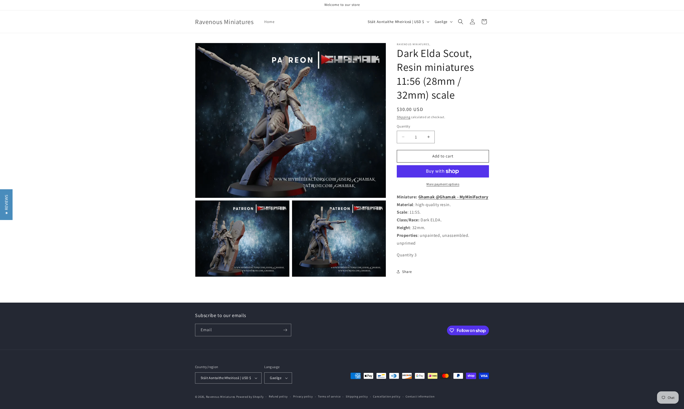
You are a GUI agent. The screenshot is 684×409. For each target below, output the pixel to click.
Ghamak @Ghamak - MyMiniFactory (453, 197)
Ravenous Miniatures (220, 397)
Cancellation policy (386, 396)
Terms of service (329, 396)
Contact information (420, 396)
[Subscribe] (285, 330)
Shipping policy (357, 396)
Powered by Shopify (250, 397)
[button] (461, 22)
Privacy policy (303, 396)
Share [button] (407, 271)
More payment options (442, 184)
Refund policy (278, 396)
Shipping (403, 117)
